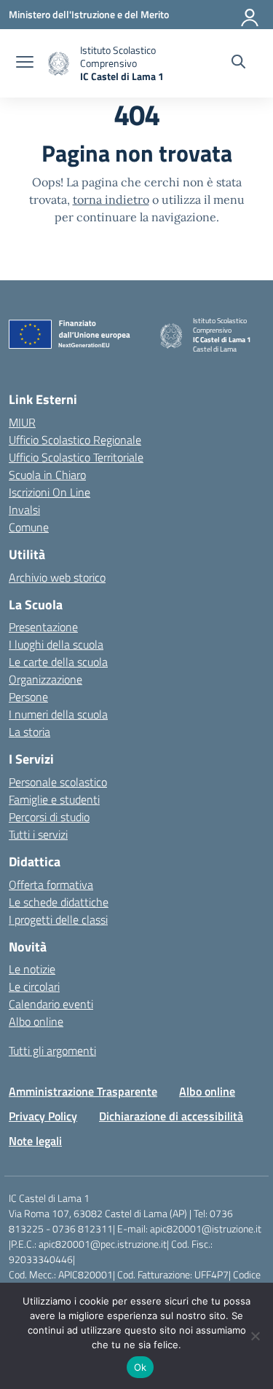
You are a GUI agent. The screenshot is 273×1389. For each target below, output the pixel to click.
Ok (140, 1367)
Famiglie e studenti (54, 799)
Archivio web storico (57, 577)
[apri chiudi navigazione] (24, 63)
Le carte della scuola (58, 661)
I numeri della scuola (58, 714)
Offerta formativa (51, 884)
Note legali (35, 1140)
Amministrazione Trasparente (83, 1091)
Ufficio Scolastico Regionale (75, 439)
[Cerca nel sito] (238, 63)
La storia (29, 731)
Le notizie (32, 969)
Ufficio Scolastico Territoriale (76, 457)
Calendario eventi (51, 1004)
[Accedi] (250, 14)
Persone (28, 696)
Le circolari (34, 986)
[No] (255, 1336)
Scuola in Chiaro (47, 474)
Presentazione (43, 627)
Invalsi (24, 509)
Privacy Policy (43, 1116)
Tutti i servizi (38, 834)
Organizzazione (45, 679)
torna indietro (111, 199)
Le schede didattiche (58, 902)
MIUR (22, 422)
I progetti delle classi (58, 919)
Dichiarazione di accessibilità (171, 1116)
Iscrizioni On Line (49, 492)
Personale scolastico (58, 782)
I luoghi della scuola (56, 644)
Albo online (36, 1021)
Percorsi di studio (49, 817)
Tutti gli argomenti (52, 1050)
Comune (29, 527)
